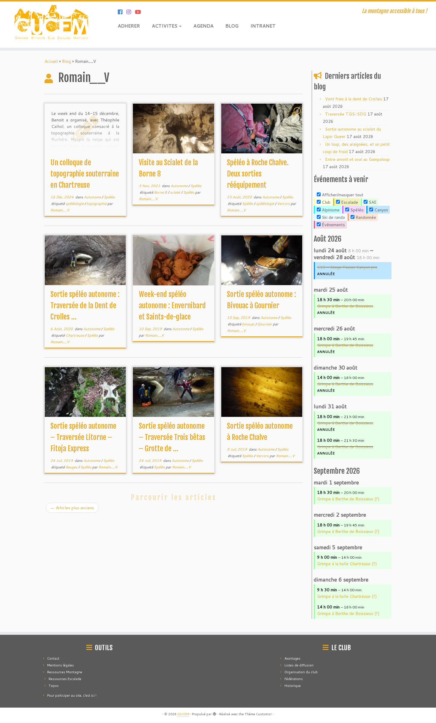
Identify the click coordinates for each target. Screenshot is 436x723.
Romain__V (59, 210)
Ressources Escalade (65, 679)
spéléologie (75, 203)
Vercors (284, 203)
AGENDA (203, 25)
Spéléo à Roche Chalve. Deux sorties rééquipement (258, 173)
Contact (53, 658)
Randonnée (365, 217)
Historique (292, 685)
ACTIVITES (165, 25)
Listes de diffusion (299, 665)
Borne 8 (161, 192)
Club (325, 202)
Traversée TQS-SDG (345, 114)
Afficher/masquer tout (342, 195)
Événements (333, 225)
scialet (175, 192)
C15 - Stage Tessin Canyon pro (347, 267)
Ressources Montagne (64, 672)
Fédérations (293, 679)
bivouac (248, 324)
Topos (54, 685)
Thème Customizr (258, 714)
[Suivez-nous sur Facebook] (122, 12)
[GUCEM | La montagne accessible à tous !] (50, 24)
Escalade (349, 202)
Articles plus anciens (72, 508)
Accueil (51, 61)
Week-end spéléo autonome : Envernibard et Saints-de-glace (172, 305)
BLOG (231, 25)
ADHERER (129, 25)
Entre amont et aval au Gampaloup (357, 159)
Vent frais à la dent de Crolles (353, 99)
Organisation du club (301, 672)
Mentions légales (60, 665)
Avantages (292, 658)
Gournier (265, 324)
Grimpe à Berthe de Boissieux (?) (348, 499)
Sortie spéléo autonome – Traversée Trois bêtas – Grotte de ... (172, 437)
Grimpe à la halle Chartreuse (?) (347, 564)
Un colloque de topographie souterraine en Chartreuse (84, 173)
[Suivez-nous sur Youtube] (140, 12)
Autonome (93, 197)
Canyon (380, 210)
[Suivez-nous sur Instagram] (130, 12)
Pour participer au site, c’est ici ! (71, 695)
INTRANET (263, 25)
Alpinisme (330, 210)
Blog (66, 61)
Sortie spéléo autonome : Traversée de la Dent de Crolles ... (85, 305)
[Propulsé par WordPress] (214, 713)
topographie (97, 203)
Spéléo (109, 197)
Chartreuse (75, 335)
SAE (372, 202)
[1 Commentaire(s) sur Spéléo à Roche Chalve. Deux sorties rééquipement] (297, 116)
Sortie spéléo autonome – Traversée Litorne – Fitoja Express (83, 437)
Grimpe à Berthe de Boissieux (345, 306)
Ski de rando (333, 217)
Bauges (72, 467)
